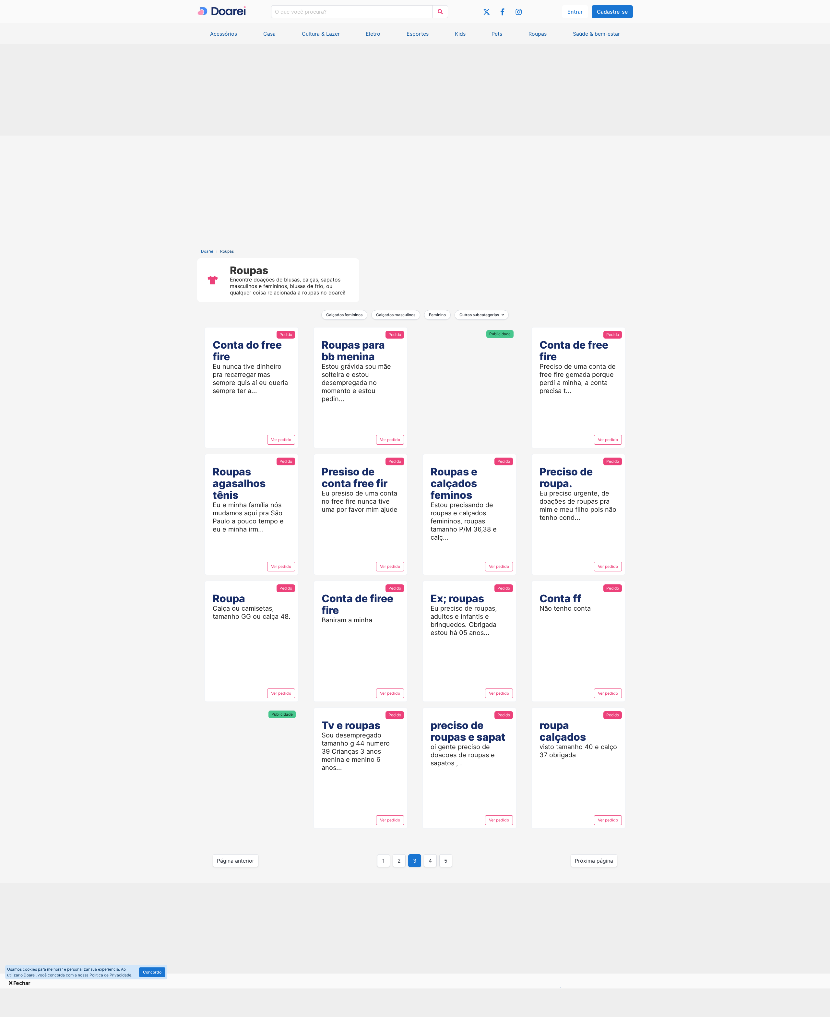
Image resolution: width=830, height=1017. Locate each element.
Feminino (437, 314)
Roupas (537, 33)
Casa (269, 33)
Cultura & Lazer (321, 33)
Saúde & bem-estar (596, 33)
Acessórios (223, 33)
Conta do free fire (247, 351)
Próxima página (594, 860)
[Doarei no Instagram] (518, 12)
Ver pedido (281, 439)
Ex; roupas (457, 598)
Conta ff (560, 598)
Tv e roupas (351, 725)
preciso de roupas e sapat (468, 731)
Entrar (575, 11)
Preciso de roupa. (566, 477)
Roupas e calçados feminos (454, 483)
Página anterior (235, 860)
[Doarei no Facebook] (502, 12)
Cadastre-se (612, 11)
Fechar (21, 983)
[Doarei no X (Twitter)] (486, 12)
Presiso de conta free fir (354, 477)
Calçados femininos (344, 314)
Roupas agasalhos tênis (239, 483)
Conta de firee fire (357, 604)
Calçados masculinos (395, 314)
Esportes (418, 33)
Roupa (229, 598)
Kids (460, 33)
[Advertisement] (415, 90)
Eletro (373, 33)
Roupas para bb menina (353, 351)
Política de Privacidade (110, 975)
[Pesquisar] (440, 11)
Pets (497, 33)
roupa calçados (563, 731)
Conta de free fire (574, 351)
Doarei (207, 251)
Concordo (152, 972)
